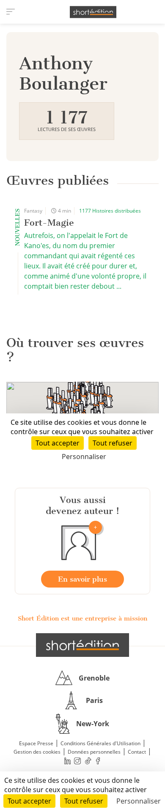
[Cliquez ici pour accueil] (82, 645)
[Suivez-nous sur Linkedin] (67, 760)
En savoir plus (82, 579)
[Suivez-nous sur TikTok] (88, 760)
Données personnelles (94, 751)
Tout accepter (29, 801)
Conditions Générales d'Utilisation (100, 743)
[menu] (10, 12)
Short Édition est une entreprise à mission (82, 618)
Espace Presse (36, 743)
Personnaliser (138, 801)
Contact (137, 751)
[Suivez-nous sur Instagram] (78, 760)
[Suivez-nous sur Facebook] (98, 760)
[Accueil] (93, 12)
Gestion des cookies (37, 751)
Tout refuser (83, 801)
